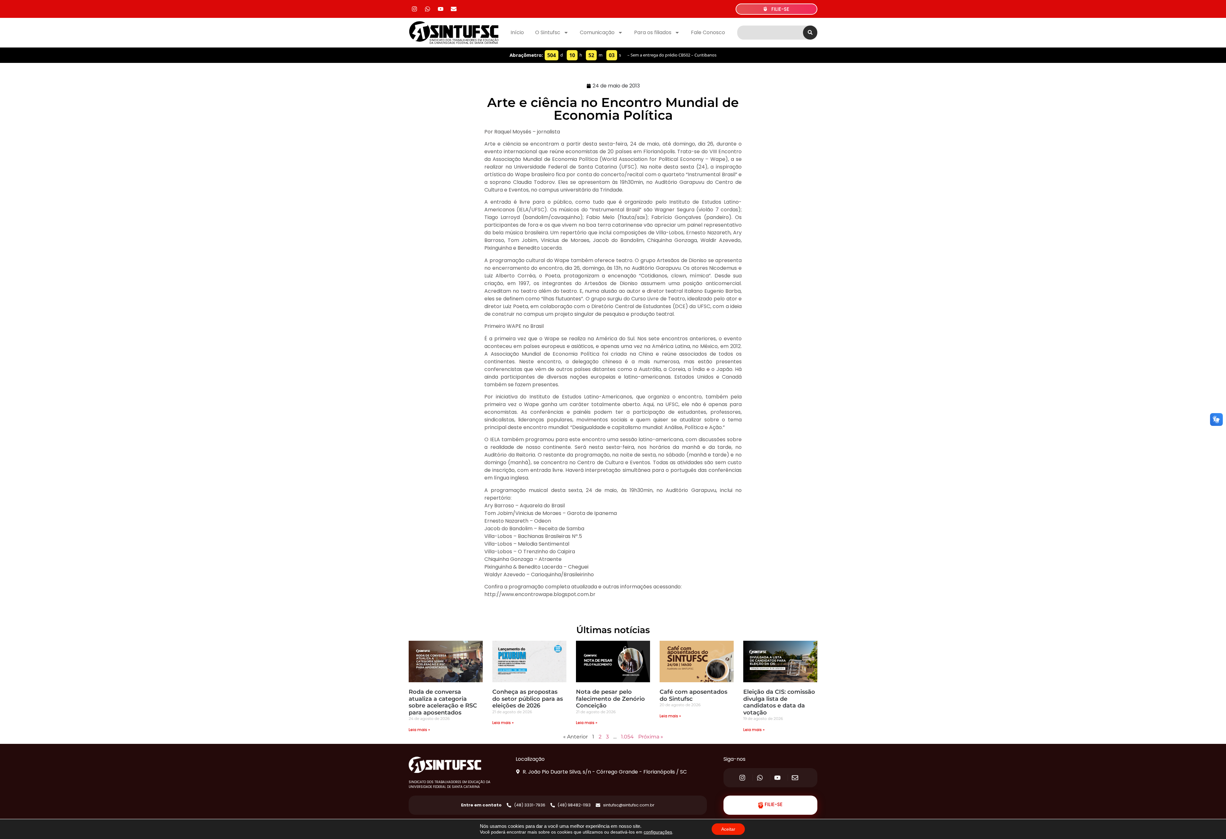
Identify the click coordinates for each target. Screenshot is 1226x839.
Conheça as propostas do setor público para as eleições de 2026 (527, 698)
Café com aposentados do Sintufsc (693, 695)
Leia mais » (419, 729)
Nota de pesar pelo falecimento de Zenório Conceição (610, 698)
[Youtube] (440, 9)
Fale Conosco (708, 32)
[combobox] (770, 33)
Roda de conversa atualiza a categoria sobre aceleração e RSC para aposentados (443, 702)
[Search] (810, 33)
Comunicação (597, 32)
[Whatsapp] (427, 9)
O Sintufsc (547, 32)
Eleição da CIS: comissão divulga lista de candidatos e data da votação (779, 702)
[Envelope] (453, 9)
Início (517, 32)
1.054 (627, 737)
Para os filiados (652, 32)
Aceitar (728, 829)
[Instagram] (414, 9)
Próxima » (650, 737)
